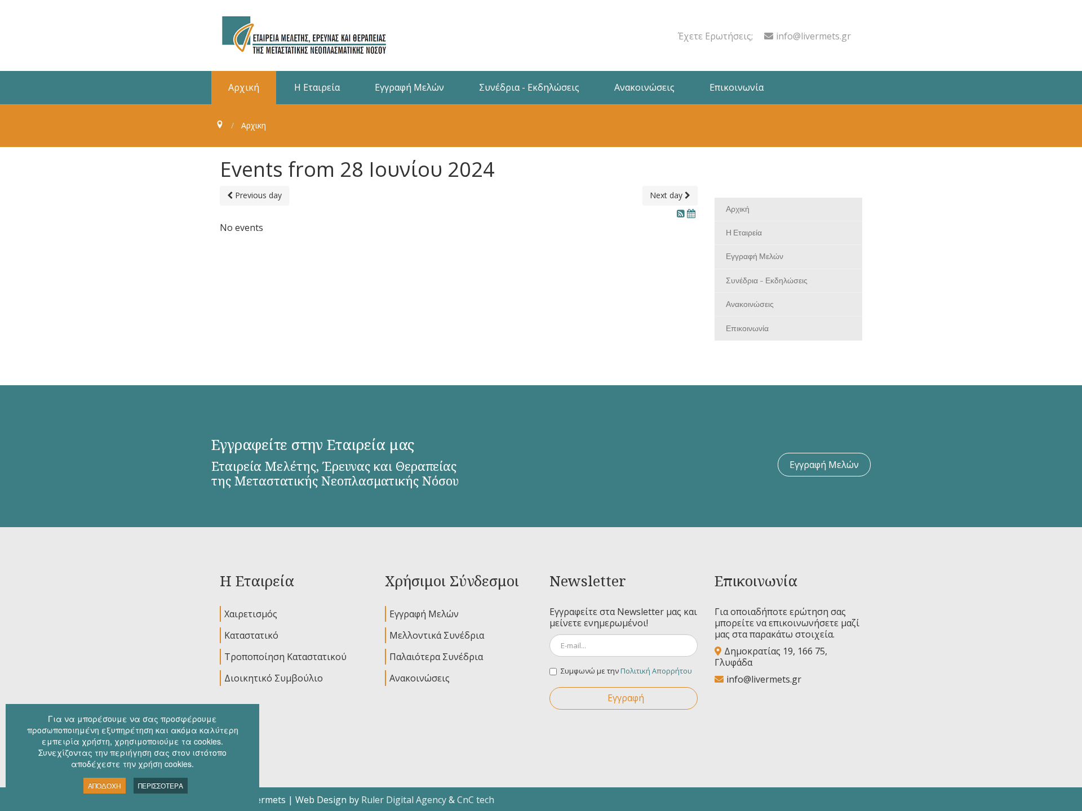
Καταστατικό (251, 635)
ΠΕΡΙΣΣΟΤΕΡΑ (160, 785)
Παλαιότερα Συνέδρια (436, 656)
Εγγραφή (625, 698)
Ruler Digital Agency (403, 799)
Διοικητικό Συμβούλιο (273, 678)
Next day (667, 195)
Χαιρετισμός (250, 614)
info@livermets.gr (813, 36)
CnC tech (475, 799)
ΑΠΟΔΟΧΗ (104, 785)
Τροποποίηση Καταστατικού (285, 656)
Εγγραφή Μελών (824, 464)
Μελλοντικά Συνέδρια (436, 635)
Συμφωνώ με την (626, 671)
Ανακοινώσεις (419, 678)
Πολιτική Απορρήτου (656, 671)
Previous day (257, 195)
